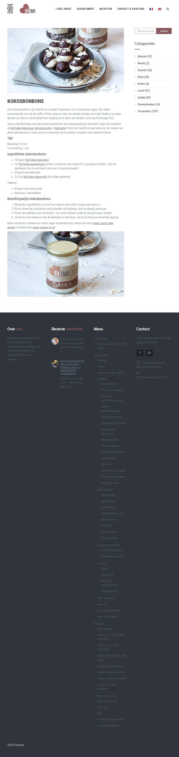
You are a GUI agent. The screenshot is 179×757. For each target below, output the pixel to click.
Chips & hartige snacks (110, 372)
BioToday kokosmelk (35, 176)
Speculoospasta (110, 446)
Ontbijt (144, 97)
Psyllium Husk (109, 532)
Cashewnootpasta (111, 417)
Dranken (102, 563)
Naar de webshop (107, 616)
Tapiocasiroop (109, 538)
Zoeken (164, 31)
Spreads (102, 379)
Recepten (105, 8)
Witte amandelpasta (112, 390)
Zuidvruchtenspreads (113, 476)
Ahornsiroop (108, 495)
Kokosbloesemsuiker (113, 513)
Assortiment (85, 8)
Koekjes (101, 360)
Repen (101, 366)
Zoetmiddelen (105, 489)
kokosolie (60, 128)
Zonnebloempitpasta (113, 452)
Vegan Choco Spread (113, 470)
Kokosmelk (107, 574)
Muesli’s (102, 604)
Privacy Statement (108, 725)
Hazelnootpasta (110, 439)
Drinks (143, 83)
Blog (99, 713)
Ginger (104, 568)
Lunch (144, 90)
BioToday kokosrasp (22, 128)
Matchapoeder (109, 591)
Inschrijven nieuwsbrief (110, 719)
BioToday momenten (109, 610)
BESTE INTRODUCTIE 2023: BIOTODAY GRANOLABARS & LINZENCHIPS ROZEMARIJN (72, 367)
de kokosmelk (42, 128)
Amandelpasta (109, 384)
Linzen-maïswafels (112, 550)
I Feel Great (63, 8)
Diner (143, 77)
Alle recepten (105, 629)
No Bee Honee (109, 519)
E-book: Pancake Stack (110, 666)
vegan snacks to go (43, 227)
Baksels (145, 56)
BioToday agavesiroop (31, 164)
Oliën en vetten (106, 598)
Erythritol (106, 525)
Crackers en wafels (108, 545)
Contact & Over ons (130, 8)
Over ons (102, 707)
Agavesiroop (108, 501)
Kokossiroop (108, 507)
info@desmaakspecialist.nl (152, 377)
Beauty (143, 63)
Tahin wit (106, 464)
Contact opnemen (107, 701)
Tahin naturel (108, 458)
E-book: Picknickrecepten (111, 678)
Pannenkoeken (149, 104)
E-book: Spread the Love (111, 672)
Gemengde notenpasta (114, 423)
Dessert (145, 70)
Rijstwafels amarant (112, 556)
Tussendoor (148, 111)
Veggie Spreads (110, 482)
